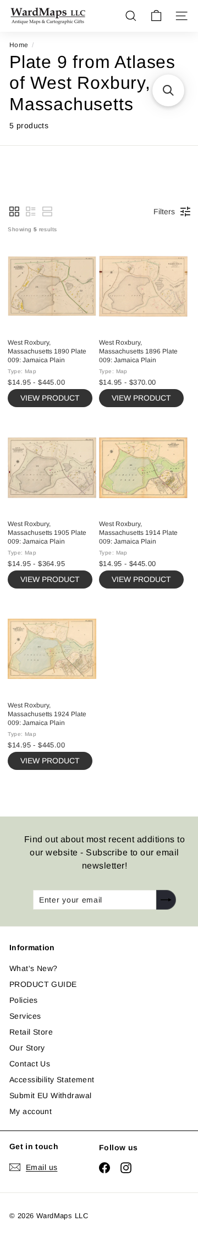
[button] (14, 211)
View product (50, 397)
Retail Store (31, 1031)
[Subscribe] (166, 900)
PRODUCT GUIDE (42, 984)
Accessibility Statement (52, 1079)
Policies (23, 1000)
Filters (164, 211)
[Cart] (156, 16)
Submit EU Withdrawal (50, 1095)
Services (25, 1016)
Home (19, 45)
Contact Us (29, 1063)
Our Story (27, 1047)
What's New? (33, 968)
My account (30, 1111)
